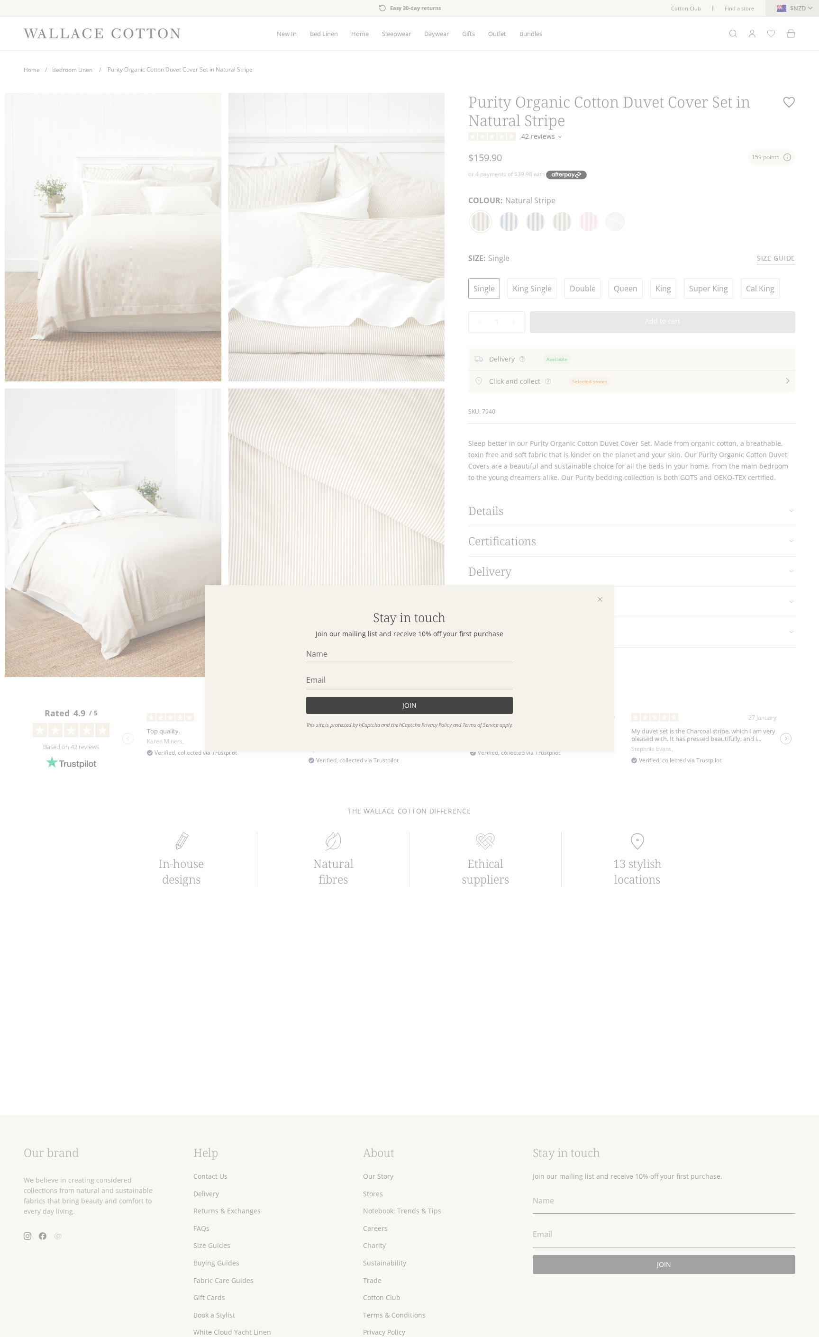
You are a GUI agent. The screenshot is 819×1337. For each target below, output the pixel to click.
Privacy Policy (436, 725)
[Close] (600, 599)
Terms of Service (480, 725)
